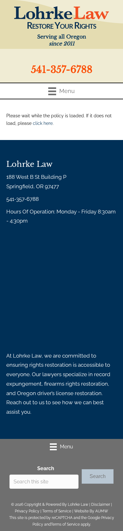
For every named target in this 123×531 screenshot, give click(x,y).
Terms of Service (56, 511)
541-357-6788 (61, 69)
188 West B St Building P (36, 177)
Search (45, 468)
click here (43, 123)
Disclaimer (100, 504)
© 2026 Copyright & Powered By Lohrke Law (49, 504)
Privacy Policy (27, 511)
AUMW (101, 511)
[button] (98, 476)
